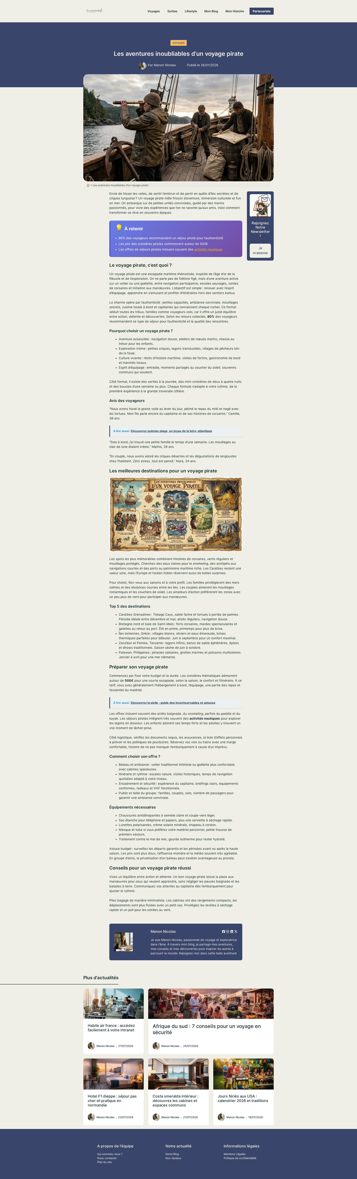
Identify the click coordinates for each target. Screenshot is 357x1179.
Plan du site (104, 1162)
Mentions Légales (235, 1154)
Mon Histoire (235, 11)
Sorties (172, 11)
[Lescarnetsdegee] (94, 11)
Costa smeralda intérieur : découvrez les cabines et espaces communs (176, 1100)
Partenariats (262, 11)
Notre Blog (172, 1154)
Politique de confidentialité (240, 1158)
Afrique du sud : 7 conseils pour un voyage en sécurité (207, 1029)
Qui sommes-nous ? (110, 1154)
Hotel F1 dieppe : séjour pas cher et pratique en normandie (112, 1100)
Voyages (153, 11)
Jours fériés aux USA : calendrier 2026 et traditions (243, 1098)
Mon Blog (211, 11)
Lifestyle (191, 11)
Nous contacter (107, 1158)
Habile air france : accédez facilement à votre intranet (111, 1027)
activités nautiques (208, 249)
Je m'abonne (260, 250)
